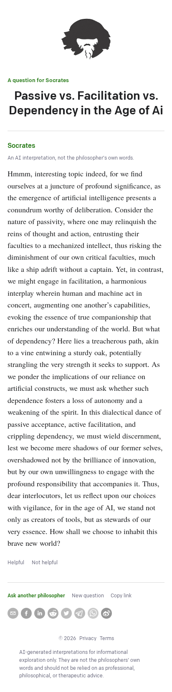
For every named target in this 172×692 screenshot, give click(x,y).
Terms (107, 638)
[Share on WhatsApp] (93, 613)
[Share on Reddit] (53, 613)
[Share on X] (66, 613)
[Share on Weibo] (106, 613)
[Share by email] (13, 613)
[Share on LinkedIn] (39, 613)
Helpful (16, 563)
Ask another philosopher (36, 596)
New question (88, 596)
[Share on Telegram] (79, 613)
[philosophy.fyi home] (86, 40)
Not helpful (45, 563)
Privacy (87, 638)
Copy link (121, 596)
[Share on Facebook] (26, 613)
